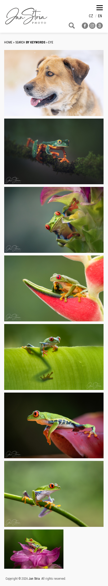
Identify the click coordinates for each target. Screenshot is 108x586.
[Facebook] (85, 27)
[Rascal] (54, 83)
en (100, 16)
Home (8, 42)
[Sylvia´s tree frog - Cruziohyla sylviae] (54, 152)
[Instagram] (92, 27)
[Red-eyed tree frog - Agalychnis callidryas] (54, 220)
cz (91, 16)
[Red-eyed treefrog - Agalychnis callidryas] (54, 494)
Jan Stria (34, 579)
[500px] (99, 27)
